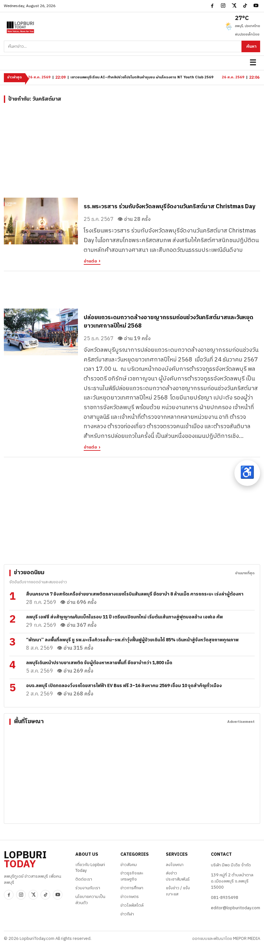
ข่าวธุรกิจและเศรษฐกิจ (131, 876)
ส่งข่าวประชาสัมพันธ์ (178, 876)
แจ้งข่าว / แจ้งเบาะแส (178, 891)
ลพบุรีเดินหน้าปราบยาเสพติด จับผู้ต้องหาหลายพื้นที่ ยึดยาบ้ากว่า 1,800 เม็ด (99, 662)
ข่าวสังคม (128, 864)
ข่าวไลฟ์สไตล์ (132, 905)
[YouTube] (256, 5)
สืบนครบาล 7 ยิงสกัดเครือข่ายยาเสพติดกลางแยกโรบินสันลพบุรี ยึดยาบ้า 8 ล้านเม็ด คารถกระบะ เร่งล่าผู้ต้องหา (134, 594)
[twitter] (234, 5)
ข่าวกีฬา (127, 914)
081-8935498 (224, 897)
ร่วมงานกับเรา (87, 888)
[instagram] (223, 5)
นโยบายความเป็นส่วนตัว (90, 899)
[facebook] (212, 5)
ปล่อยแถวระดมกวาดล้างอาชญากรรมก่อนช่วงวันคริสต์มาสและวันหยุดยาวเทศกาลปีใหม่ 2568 (168, 322)
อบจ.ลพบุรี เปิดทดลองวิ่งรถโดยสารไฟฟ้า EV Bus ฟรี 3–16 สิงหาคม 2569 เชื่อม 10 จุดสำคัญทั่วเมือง (124, 685)
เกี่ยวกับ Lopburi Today (90, 867)
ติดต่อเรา (83, 879)
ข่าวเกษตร (129, 896)
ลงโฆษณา (175, 864)
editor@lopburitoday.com (235, 908)
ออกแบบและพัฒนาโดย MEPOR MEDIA (226, 938)
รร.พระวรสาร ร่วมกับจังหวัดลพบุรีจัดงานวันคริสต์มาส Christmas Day (170, 207)
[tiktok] (245, 5)
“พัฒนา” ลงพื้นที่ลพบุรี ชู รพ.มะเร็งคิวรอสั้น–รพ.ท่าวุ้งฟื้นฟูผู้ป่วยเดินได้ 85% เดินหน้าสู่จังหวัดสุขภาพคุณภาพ (132, 640)
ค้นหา (251, 46)
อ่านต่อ (90, 262)
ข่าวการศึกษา (131, 888)
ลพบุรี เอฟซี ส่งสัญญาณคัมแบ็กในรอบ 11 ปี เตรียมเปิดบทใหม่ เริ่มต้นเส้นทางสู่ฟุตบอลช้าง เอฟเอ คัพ (124, 617)
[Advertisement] (132, 152)
